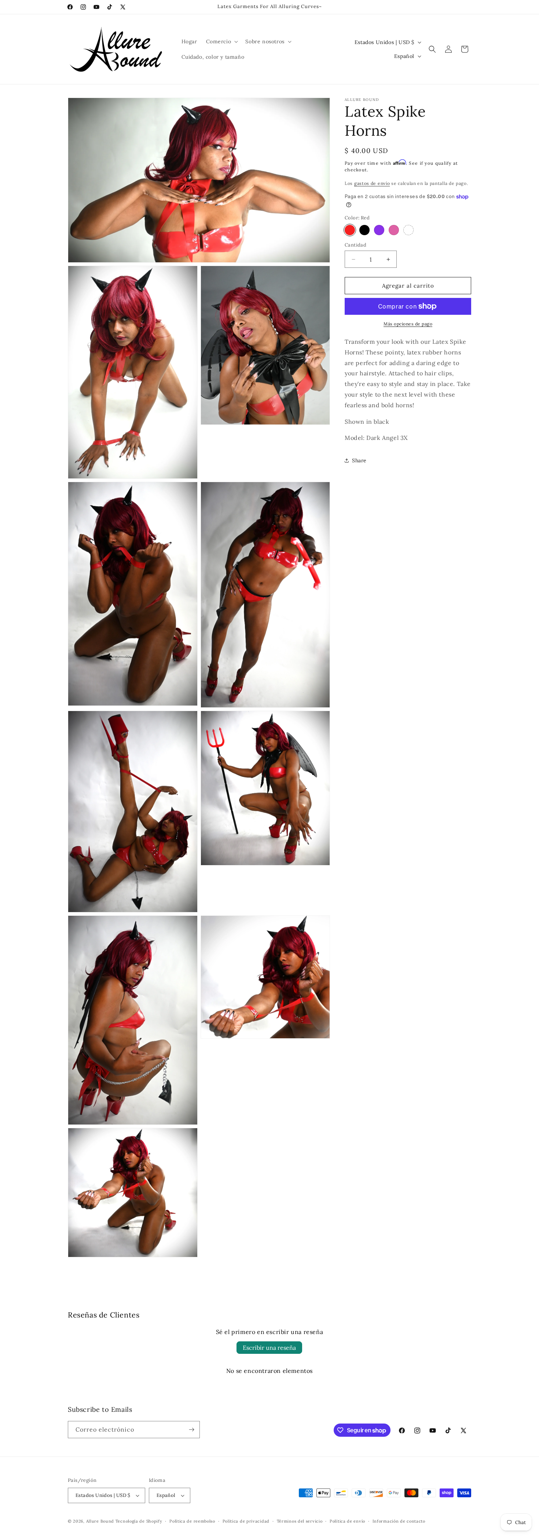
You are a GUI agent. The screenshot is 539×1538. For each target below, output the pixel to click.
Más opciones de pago (408, 324)
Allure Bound (100, 1521)
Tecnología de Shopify (138, 1521)
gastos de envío (372, 183)
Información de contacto (399, 1521)
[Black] (364, 230)
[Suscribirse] (191, 1429)
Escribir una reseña (269, 1347)
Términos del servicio (300, 1521)
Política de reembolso (192, 1521)
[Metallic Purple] (379, 230)
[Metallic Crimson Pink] (394, 230)
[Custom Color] (408, 230)
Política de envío (347, 1521)
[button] (221, 41)
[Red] (350, 230)
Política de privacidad (246, 1521)
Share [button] (359, 460)
